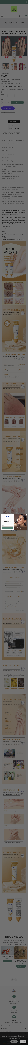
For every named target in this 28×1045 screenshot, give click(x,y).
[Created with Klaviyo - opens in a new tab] (14, 530)
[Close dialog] (26, 515)
